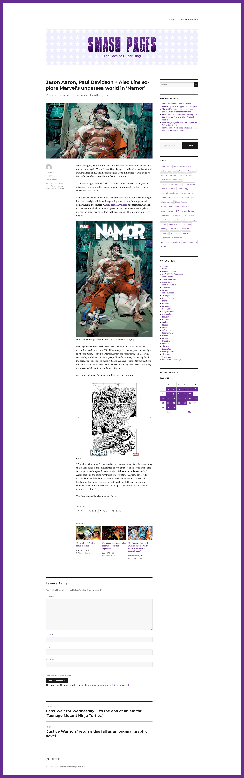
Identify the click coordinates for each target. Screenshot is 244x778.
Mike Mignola (174, 224)
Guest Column (168, 314)
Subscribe (190, 145)
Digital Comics (168, 298)
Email (49, 647)
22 (168, 403)
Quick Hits (166, 341)
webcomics (177, 238)
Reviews (165, 344)
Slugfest (164, 233)
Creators (165, 290)
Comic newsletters (188, 19)
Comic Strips (167, 282)
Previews (165, 338)
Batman (173, 175)
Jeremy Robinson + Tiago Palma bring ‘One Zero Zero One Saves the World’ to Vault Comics (179, 117)
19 (190, 398)
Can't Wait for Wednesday (171, 180)
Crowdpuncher (168, 295)
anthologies (166, 171)
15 (168, 398)
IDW (177, 211)
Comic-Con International (171, 184)
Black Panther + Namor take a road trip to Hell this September (114, 546)
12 (190, 394)
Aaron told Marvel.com (115, 205)
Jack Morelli (177, 215)
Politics (165, 336)
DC (193, 198)
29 (168, 407)
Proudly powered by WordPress (72, 767)
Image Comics (188, 211)
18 (185, 398)
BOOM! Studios (185, 175)
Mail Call (165, 322)
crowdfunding (187, 193)
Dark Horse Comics (182, 198)
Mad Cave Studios (179, 220)
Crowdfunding (168, 293)
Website (50, 660)
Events (165, 301)
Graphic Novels (168, 312)
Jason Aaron (51, 186)
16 (174, 398)
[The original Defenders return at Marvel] (88, 533)
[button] (150, 418)
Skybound (185, 229)
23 (174, 403)
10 (179, 394)
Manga (165, 325)
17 (179, 398)
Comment (51, 596)
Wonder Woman (190, 242)
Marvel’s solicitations (115, 339)
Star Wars (186, 233)
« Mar (167, 412)
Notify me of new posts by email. (59, 676)
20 (195, 398)
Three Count (167, 354)
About (172, 19)
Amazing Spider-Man (183, 166)
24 (179, 403)
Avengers (192, 171)
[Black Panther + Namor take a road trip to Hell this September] (114, 533)
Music (164, 328)
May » (190, 412)
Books (164, 269)
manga (193, 220)
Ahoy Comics (166, 166)
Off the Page (167, 330)
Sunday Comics (168, 352)
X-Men (163, 247)
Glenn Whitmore (182, 206)
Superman (165, 238)
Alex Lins (49, 183)
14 (163, 398)
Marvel (59, 186)
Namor (49, 189)
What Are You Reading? (171, 242)
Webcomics (167, 357)
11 (184, 394)
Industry (165, 317)
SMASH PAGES (52, 767)
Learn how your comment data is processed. (107, 685)
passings (164, 229)
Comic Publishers (169, 279)
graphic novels (167, 211)
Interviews (166, 320)
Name (49, 635)
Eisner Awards (181, 202)
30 (174, 407)
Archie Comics (179, 171)
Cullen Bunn (166, 198)
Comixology (183, 189)
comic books (59, 183)
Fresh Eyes (166, 306)
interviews (165, 215)
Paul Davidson (58, 189)
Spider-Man (175, 233)
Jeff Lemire (189, 215)
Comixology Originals (170, 193)
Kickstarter (165, 220)
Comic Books (51, 180)
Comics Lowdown (168, 189)
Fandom (165, 303)
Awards (165, 266)
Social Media (167, 349)
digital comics (167, 202)
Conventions (167, 287)
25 (185, 403)
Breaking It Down (169, 271)
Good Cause (167, 309)
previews (174, 229)
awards (164, 175)
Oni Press (187, 224)
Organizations (168, 333)
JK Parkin (50, 172)
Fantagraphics (167, 206)
